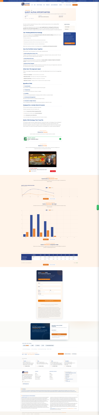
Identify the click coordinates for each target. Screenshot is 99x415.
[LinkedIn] (22, 381)
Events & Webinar (68, 2)
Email (39, 286)
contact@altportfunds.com (70, 408)
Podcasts (51, 377)
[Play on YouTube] (42, 159)
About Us (63, 2)
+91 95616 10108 (67, 381)
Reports (51, 376)
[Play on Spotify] (60, 139)
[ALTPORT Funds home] (25, 4)
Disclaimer (67, 29)
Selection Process (38, 376)
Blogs (50, 373)
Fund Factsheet (53, 198)
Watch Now (53, 171)
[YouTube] (25, 381)
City (50, 290)
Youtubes (51, 374)
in (31, 18)
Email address (54, 330)
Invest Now (45, 198)
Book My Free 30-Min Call (49, 300)
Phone (39, 290)
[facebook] (29, 381)
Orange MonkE (64, 412)
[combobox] (39, 292)
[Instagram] (27, 381)
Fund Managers (37, 377)
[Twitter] (24, 381)
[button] (42, 139)
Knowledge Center (74, 2)
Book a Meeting (68, 43)
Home (36, 373)
